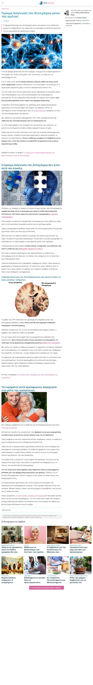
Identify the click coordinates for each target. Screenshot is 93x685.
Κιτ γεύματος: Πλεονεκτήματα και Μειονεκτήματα (56, 580)
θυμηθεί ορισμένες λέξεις (32, 249)
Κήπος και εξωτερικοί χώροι (79, 575)
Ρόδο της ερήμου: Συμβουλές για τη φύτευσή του (78, 580)
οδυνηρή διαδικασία (9, 428)
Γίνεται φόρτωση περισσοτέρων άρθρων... (46, 588)
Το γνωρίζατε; (51, 575)
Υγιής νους (5, 575)
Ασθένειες (27, 575)
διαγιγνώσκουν (40, 111)
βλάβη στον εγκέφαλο (50, 343)
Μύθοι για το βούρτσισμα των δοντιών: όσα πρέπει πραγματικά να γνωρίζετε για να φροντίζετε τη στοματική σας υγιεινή (34, 549)
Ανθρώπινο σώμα (75, 545)
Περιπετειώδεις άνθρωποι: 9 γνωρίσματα (8, 580)
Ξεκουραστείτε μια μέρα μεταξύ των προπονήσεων (78, 549)
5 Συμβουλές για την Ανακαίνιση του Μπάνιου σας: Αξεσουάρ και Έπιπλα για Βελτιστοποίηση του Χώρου (57, 549)
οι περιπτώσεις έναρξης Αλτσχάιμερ (30, 496)
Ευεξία (26, 545)
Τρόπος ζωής (5, 8)
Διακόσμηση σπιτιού (8, 545)
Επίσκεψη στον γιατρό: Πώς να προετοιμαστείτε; (35, 580)
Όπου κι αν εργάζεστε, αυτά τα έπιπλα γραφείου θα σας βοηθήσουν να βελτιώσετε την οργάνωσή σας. (12, 549)
